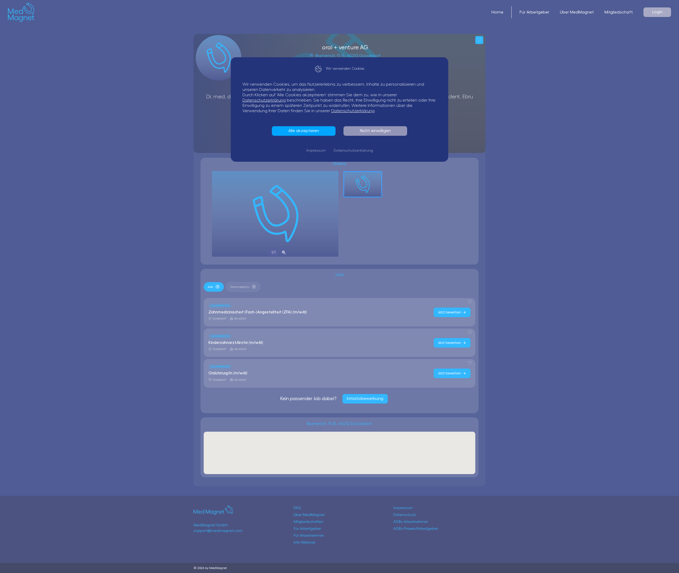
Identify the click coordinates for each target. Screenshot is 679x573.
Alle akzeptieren (303, 131)
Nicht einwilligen (375, 131)
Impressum (316, 150)
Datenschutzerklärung (264, 100)
